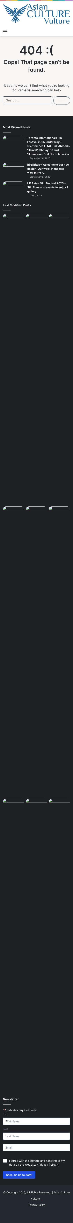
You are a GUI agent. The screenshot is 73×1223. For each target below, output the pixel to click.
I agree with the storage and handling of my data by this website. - (37, 1162)
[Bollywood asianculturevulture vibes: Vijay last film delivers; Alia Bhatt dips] (36, 512)
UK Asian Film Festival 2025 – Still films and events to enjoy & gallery (47, 187)
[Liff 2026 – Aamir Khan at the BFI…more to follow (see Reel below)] (13, 806)
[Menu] (5, 31)
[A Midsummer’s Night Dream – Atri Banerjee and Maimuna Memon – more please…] (36, 805)
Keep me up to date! (19, 1174)
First (5, 1114)
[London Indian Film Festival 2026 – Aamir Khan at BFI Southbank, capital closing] (59, 944)
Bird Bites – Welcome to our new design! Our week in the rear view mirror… (48, 168)
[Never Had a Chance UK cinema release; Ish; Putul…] (13, 651)
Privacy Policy (47, 1164)
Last (5, 1128)
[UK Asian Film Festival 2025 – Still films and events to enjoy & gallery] (13, 188)
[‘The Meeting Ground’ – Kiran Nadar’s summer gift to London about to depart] (59, 359)
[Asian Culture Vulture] (36, 14)
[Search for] (68, 31)
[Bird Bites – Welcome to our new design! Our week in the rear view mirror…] (13, 170)
